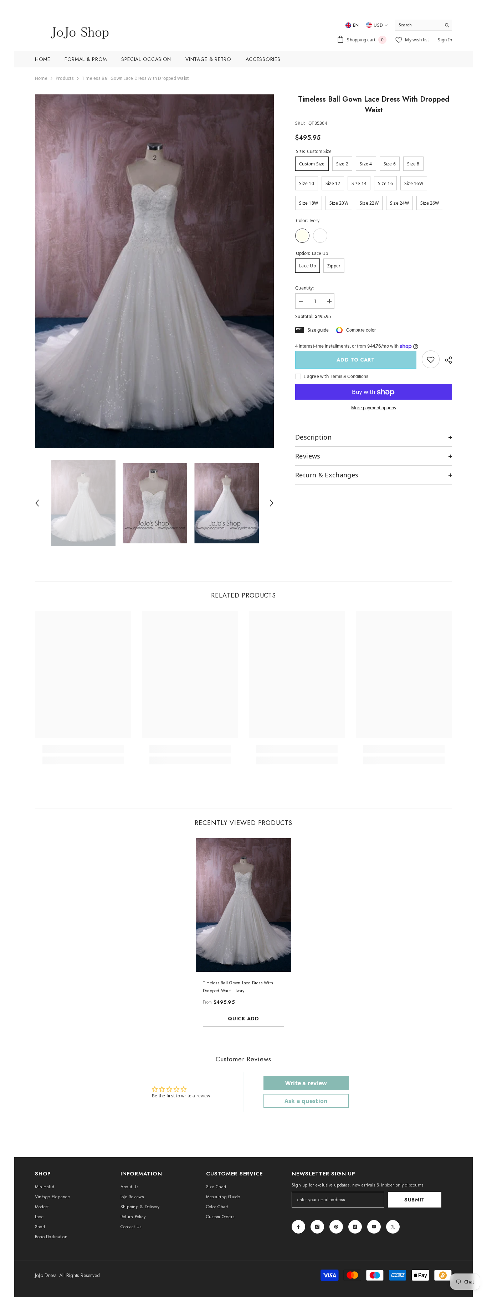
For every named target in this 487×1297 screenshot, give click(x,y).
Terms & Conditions (349, 376)
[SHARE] (446, 360)
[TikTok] (355, 1227)
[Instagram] (317, 1227)
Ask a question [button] (306, 1101)
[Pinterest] (336, 1227)
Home (41, 78)
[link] (431, 360)
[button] (37, 503)
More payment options (373, 408)
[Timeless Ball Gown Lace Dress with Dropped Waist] (243, 905)
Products (65, 78)
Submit (414, 1199)
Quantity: (304, 288)
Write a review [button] (306, 1083)
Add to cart (356, 359)
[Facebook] (298, 1227)
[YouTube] (374, 1227)
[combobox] (418, 25)
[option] (154, 271)
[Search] (423, 25)
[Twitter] (393, 1227)
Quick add (243, 1018)
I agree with (316, 377)
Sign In (445, 40)
